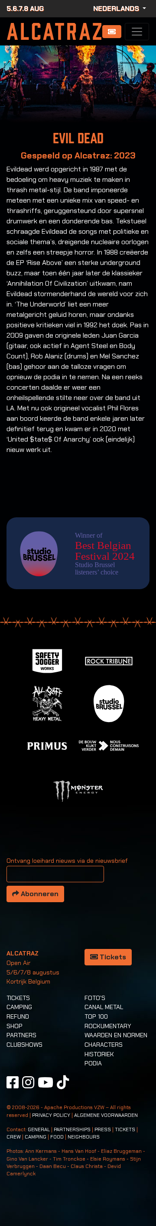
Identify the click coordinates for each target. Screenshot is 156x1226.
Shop (14, 1026)
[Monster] (78, 790)
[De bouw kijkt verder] (109, 745)
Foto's (94, 998)
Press (102, 1129)
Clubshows (24, 1045)
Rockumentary (107, 1026)
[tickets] (111, 31)
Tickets (112, 956)
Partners (21, 1035)
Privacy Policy (51, 1115)
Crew (13, 1137)
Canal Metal (103, 1007)
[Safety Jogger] (47, 660)
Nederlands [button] (117, 8)
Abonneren (38, 893)
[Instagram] (28, 1082)
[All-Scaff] (47, 702)
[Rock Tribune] (109, 660)
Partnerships (72, 1129)
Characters (103, 1045)
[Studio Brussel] (109, 702)
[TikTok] (63, 1082)
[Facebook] (12, 1082)
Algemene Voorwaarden (106, 1115)
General (39, 1129)
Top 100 (96, 1016)
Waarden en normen (115, 1035)
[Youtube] (45, 1082)
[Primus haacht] (47, 745)
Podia (93, 1063)
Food (57, 1137)
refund (17, 1016)
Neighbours (84, 1137)
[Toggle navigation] (137, 31)
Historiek (99, 1054)
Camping (19, 1007)
